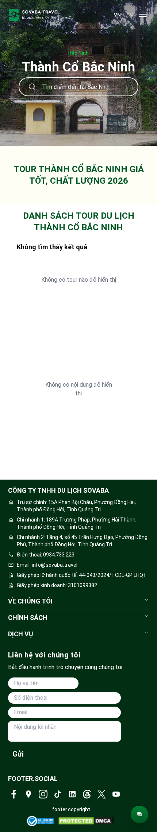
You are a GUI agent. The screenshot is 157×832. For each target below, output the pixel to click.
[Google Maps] (28, 794)
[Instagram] (43, 794)
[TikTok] (58, 794)
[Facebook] (14, 794)
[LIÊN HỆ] (139, 814)
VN (117, 14)
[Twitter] (101, 794)
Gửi (18, 754)
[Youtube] (116, 794)
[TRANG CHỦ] (40, 14)
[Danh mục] (142, 14)
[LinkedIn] (72, 794)
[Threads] (87, 794)
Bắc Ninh (78, 53)
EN (129, 14)
